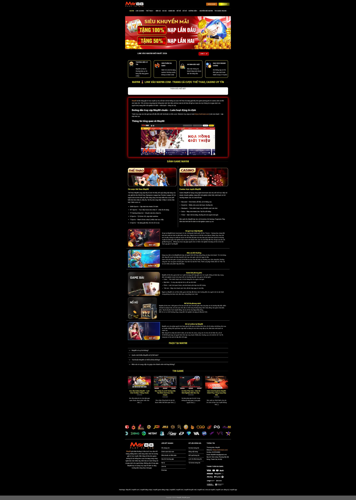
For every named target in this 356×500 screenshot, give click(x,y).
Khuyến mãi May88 (206, 11)
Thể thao (149, 11)
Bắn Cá (158, 11)
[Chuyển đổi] (130, 351)
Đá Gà (164, 11)
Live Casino (140, 11)
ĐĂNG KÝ (224, 4)
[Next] (228, 393)
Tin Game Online (220, 11)
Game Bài (171, 11)
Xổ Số (185, 11)
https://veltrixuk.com (202, 114)
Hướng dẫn (193, 11)
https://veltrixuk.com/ (220, 450)
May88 (132, 11)
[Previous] (127, 393)
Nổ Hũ (179, 11)
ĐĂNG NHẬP (212, 4)
